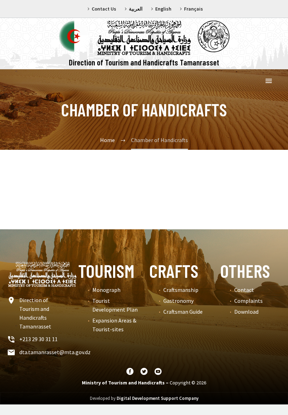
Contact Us (104, 9)
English (163, 9)
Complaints (248, 300)
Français (193, 9)
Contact (244, 289)
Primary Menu (268, 81)
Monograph (106, 289)
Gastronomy (178, 300)
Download (246, 311)
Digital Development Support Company (157, 398)
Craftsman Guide (183, 311)
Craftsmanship (180, 289)
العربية (136, 9)
